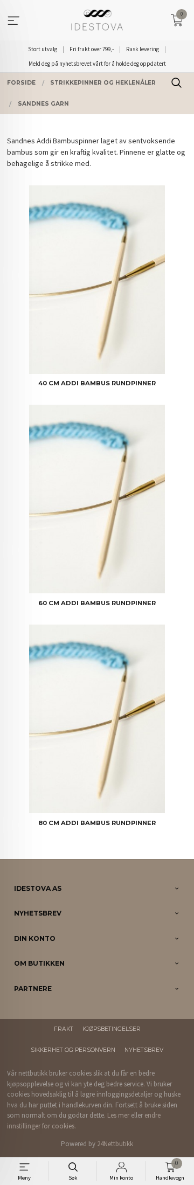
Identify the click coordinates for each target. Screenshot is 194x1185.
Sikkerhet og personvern (73, 1050)
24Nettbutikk (115, 1143)
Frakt (63, 1028)
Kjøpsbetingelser (111, 1028)
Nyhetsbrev (143, 1050)
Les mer (118, 1115)
